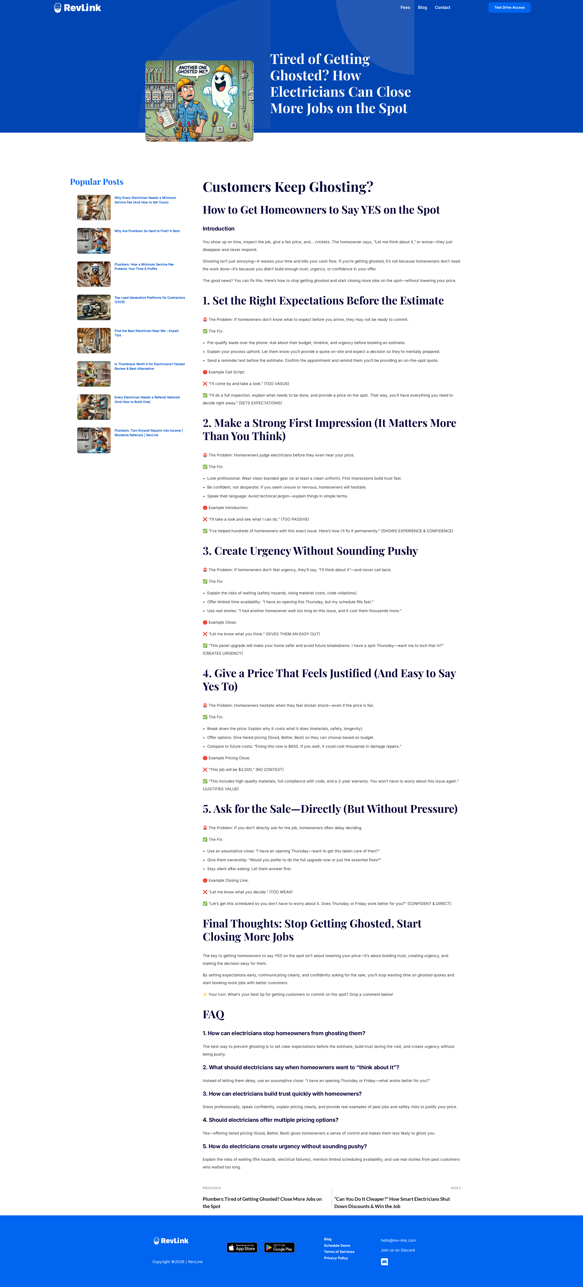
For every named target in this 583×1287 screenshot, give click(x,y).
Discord (408, 1250)
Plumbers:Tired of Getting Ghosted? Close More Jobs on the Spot (262, 1202)
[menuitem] (407, 7)
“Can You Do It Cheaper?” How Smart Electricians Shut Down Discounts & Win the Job (392, 1202)
